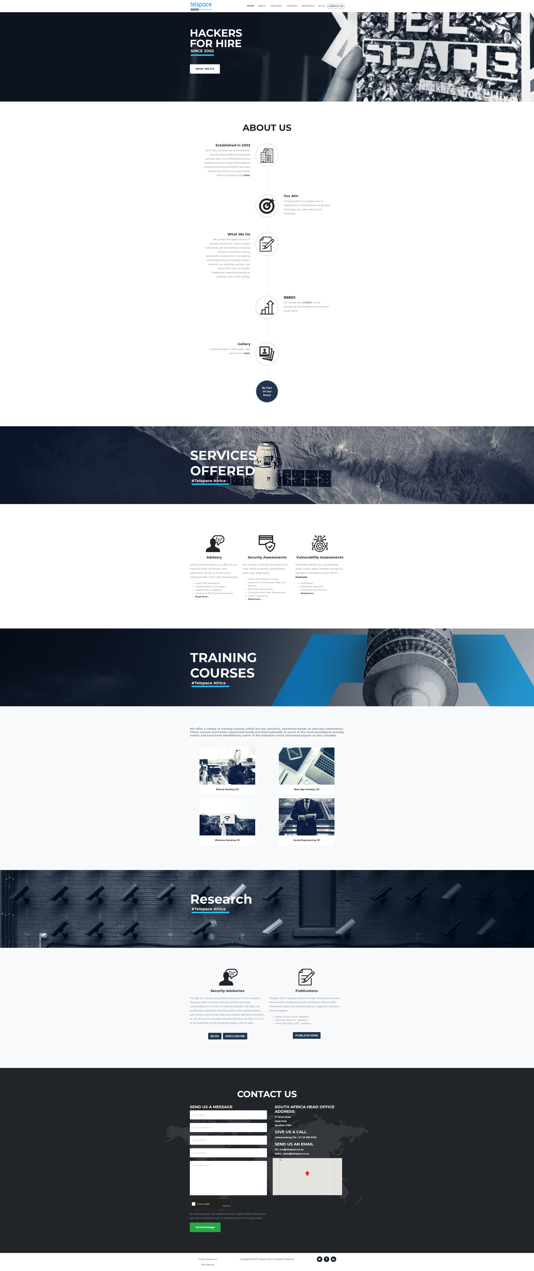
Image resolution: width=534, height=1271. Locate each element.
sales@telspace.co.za (296, 1153)
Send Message (205, 1227)
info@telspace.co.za (291, 1149)
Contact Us (335, 6)
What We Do (205, 68)
